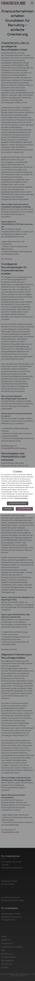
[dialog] (17, 490)
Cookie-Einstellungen (17, 503)
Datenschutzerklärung (21, 498)
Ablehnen (8, 509)
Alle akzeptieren (24, 509)
